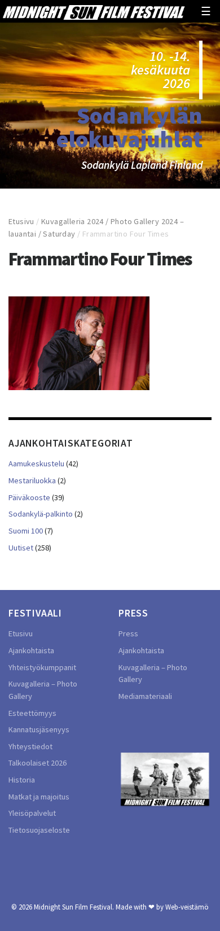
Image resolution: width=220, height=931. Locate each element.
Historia (21, 780)
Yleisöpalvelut (32, 813)
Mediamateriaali (145, 696)
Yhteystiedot (30, 746)
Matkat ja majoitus (38, 797)
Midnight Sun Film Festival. (74, 906)
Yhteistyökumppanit (42, 667)
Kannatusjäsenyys (38, 729)
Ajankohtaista (31, 650)
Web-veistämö (187, 906)
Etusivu (21, 221)
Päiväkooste (29, 497)
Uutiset (20, 548)
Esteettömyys (32, 713)
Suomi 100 (25, 531)
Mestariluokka (32, 480)
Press (128, 633)
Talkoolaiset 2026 (37, 763)
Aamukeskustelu (36, 463)
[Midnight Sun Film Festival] (93, 11)
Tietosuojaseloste (39, 830)
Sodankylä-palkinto (40, 514)
